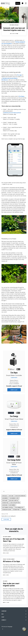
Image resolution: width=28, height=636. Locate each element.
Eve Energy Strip (14, 498)
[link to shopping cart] (22, 3)
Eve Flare (4, 500)
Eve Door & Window (20, 495)
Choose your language (6, 626)
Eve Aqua (21, 96)
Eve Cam (11, 495)
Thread (23, 509)
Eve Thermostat (19, 507)
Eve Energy (14, 416)
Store (17, 3)
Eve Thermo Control (7, 507)
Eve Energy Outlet (14, 460)
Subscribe (6, 519)
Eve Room (4, 505)
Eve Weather (16, 509)
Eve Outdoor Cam (15, 502)
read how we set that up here (12, 112)
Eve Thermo (12, 505)
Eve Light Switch (13, 500)
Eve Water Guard (6, 509)
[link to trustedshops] (24, 629)
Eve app (19, 75)
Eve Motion (5, 502)
